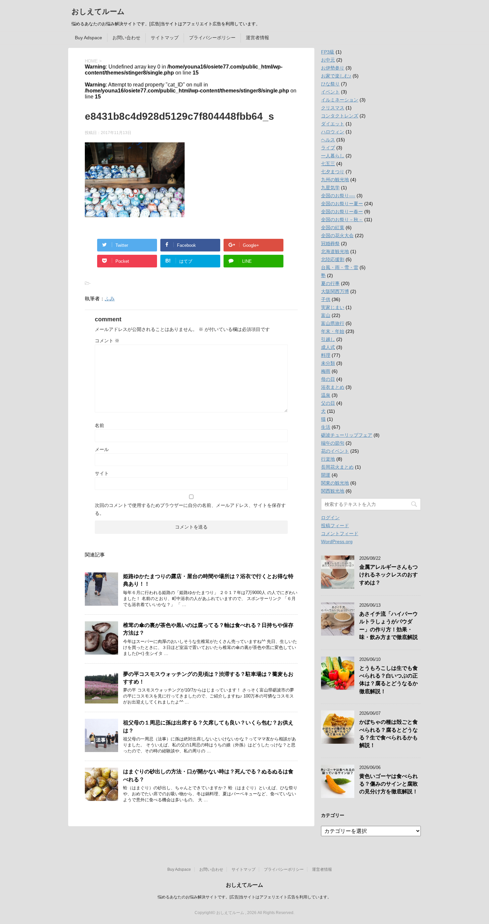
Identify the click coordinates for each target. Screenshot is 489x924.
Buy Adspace (88, 37)
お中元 (328, 60)
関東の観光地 (335, 483)
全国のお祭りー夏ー (342, 203)
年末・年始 (332, 331)
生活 (325, 427)
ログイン (330, 517)
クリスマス (332, 107)
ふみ (110, 298)
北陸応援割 (332, 259)
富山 (325, 315)
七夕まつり (332, 171)
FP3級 (327, 52)
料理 (325, 355)
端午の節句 (332, 443)
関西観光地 (332, 491)
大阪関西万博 (335, 291)
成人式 (328, 347)
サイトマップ (165, 37)
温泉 (325, 395)
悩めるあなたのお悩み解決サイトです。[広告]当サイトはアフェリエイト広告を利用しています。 (244, 897)
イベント (330, 91)
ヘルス (328, 139)
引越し (328, 339)
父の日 (328, 403)
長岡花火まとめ (337, 467)
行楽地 (328, 459)
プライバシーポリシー (212, 37)
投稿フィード (335, 525)
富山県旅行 (332, 323)
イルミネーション (339, 99)
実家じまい (332, 307)
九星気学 (330, 187)
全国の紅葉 (332, 227)
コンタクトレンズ (339, 115)
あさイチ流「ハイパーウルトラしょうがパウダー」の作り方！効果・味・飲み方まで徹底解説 (388, 625)
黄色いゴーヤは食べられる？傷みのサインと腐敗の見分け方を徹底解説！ (388, 784)
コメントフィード (339, 533)
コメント (107, 340)
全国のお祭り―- (338, 195)
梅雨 (325, 371)
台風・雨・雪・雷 (339, 267)
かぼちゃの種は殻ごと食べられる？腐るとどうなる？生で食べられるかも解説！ (388, 733)
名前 (99, 425)
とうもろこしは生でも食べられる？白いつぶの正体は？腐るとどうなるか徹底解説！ (388, 679)
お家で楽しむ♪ (336, 75)
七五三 (328, 163)
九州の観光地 (335, 179)
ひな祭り (330, 83)
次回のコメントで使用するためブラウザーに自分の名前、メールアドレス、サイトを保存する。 (190, 509)
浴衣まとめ (332, 387)
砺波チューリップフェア (346, 435)
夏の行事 (330, 283)
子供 (325, 299)
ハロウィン (332, 131)
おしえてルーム (98, 11)
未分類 (328, 363)
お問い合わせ (126, 37)
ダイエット (332, 123)
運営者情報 (257, 37)
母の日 (328, 379)
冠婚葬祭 (330, 243)
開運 (325, 475)
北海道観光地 (335, 251)
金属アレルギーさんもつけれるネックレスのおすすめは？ (388, 574)
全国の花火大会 (337, 235)
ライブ (328, 147)
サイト (102, 473)
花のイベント (335, 451)
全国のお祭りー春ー (342, 211)
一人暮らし (332, 155)
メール (102, 449)
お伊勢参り (332, 68)
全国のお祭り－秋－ (342, 219)
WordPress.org (337, 541)
